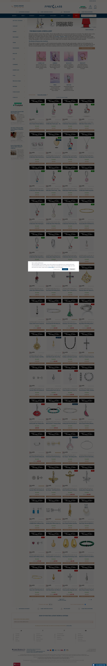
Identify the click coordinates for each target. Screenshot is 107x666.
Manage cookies (56, 269)
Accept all (65, 269)
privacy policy (51, 267)
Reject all (72, 269)
